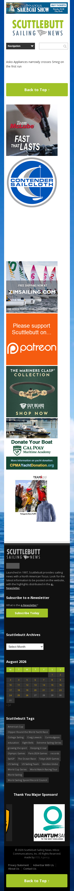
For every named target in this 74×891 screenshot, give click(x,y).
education (13, 742)
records (55, 753)
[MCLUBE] (32, 155)
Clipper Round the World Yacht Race (28, 731)
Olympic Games (16, 753)
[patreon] (32, 364)
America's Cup (15, 726)
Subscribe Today (27, 613)
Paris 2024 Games (37, 753)
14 (44, 685)
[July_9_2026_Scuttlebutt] (32, 468)
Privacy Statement (18, 865)
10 (10, 685)
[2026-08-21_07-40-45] (37, 13)
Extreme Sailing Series (49, 742)
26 (27, 695)
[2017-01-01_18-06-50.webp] (35, 823)
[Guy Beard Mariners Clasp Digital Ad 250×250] (32, 416)
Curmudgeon (52, 737)
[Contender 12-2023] (32, 207)
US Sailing (13, 764)
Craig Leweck (34, 737)
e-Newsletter (29, 605)
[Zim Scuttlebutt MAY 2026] (32, 311)
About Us (13, 868)
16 (60, 685)
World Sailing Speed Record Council (27, 780)
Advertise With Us (43, 865)
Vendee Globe (50, 764)
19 (27, 690)
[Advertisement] (32, 234)
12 (27, 685)
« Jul (8, 705)
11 (18, 685)
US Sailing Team (30, 764)
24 (10, 695)
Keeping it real (38, 747)
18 (18, 690)
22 (52, 690)
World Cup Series (17, 769)
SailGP (11, 758)
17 (10, 690)
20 (35, 690)
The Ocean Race (27, 758)
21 (44, 690)
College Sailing (16, 737)
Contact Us (29, 868)
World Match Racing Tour (43, 769)
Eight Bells (27, 742)
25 (18, 695)
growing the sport (17, 747)
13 (35, 685)
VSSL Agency (42, 857)
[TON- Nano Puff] (32, 521)
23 (60, 690)
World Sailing (15, 774)
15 (52, 685)
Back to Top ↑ (37, 89)
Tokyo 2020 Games (49, 758)
